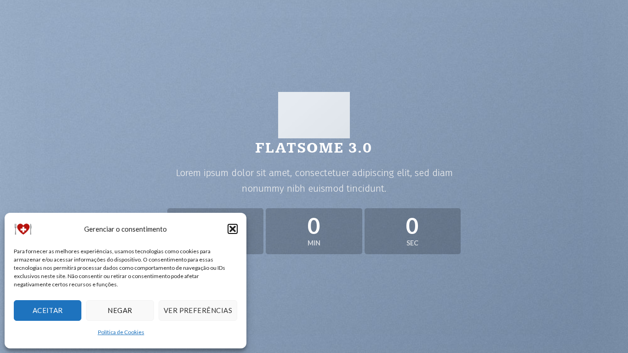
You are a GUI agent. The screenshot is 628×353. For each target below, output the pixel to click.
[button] (232, 228)
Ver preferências (198, 310)
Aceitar (48, 310)
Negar (120, 310)
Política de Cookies (121, 332)
